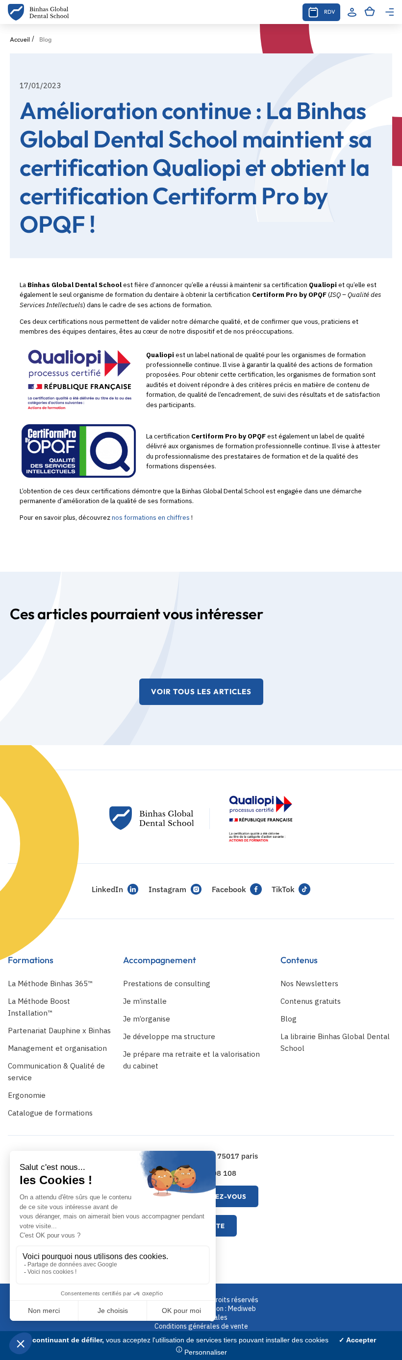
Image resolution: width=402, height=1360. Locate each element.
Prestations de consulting (166, 983)
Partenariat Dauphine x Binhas (59, 1030)
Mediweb (242, 1308)
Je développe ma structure (169, 1036)
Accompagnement (159, 960)
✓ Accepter (357, 1340)
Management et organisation (57, 1048)
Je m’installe (145, 1001)
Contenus (299, 960)
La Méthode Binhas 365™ (50, 983)
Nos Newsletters (309, 983)
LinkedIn (107, 889)
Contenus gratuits (310, 1001)
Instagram (167, 889)
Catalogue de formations (50, 1112)
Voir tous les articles (201, 691)
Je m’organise (146, 1018)
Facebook (229, 889)
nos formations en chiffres (151, 517)
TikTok (283, 889)
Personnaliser (205, 1352)
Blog (288, 1018)
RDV (329, 11)
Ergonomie (27, 1095)
